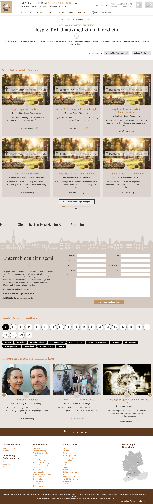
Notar (35, 455)
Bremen (66, 451)
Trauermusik (38, 486)
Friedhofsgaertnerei (40, 460)
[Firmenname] (91, 255)
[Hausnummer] (91, 274)
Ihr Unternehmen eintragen (76, 432)
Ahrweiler (20, 342)
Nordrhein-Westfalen (71, 479)
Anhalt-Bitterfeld (46, 346)
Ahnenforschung (39, 451)
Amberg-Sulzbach (11, 346)
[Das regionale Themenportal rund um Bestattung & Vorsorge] (6, 7)
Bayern (65, 469)
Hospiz (35, 467)
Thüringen (67, 467)
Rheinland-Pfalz (69, 476)
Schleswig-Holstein (70, 455)
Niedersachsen (68, 481)
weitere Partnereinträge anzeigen (77, 202)
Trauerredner (38, 479)
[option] (26, 393)
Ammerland (29, 346)
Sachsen (66, 465)
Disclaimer (7, 466)
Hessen (65, 483)
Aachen (8, 342)
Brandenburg (68, 460)
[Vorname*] (91, 260)
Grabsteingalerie (77, 12)
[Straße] (91, 270)
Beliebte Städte (139, 53)
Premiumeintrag (9, 448)
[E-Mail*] (135, 270)
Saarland (66, 474)
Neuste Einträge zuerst (115, 53)
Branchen (26, 12)
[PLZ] (135, 260)
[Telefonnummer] (135, 265)
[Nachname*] (91, 265)
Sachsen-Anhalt (68, 462)
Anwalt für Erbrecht (40, 453)
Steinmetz (37, 469)
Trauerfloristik (38, 476)
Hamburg (66, 448)
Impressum (7, 464)
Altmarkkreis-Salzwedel (98, 342)
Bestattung (38, 12)
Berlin (65, 453)
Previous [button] (3, 395)
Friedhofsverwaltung (41, 462)
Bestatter (36, 448)
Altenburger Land (75, 342)
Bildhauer (37, 458)
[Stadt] (135, 255)
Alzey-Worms (130, 342)
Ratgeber (62, 12)
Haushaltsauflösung (40, 465)
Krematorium (38, 481)
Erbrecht (51, 12)
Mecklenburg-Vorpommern (73, 458)
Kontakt (6, 451)
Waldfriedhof (38, 483)
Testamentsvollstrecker (42, 474)
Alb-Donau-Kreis (56, 342)
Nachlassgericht (39, 472)
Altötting (116, 342)
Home (62, 19)
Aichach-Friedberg (37, 342)
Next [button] (149, 395)
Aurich (61, 346)
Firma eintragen (103, 12)
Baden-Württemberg (75, 19)
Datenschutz (8, 462)
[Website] (135, 274)
